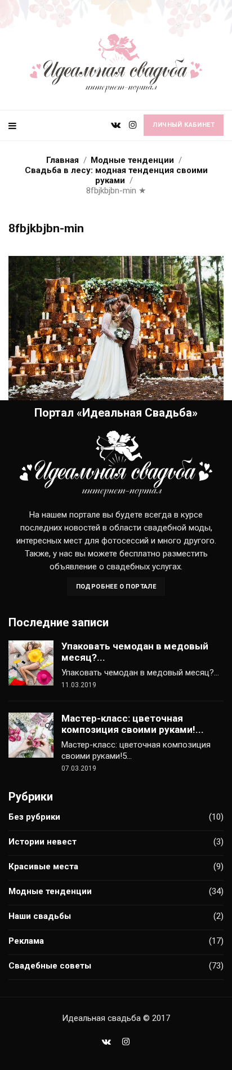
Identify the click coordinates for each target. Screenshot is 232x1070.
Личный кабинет (184, 125)
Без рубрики (34, 817)
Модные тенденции (50, 891)
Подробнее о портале (116, 586)
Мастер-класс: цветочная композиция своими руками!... (132, 724)
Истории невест (42, 842)
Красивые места (43, 866)
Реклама (26, 941)
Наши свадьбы (39, 916)
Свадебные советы (49, 966)
